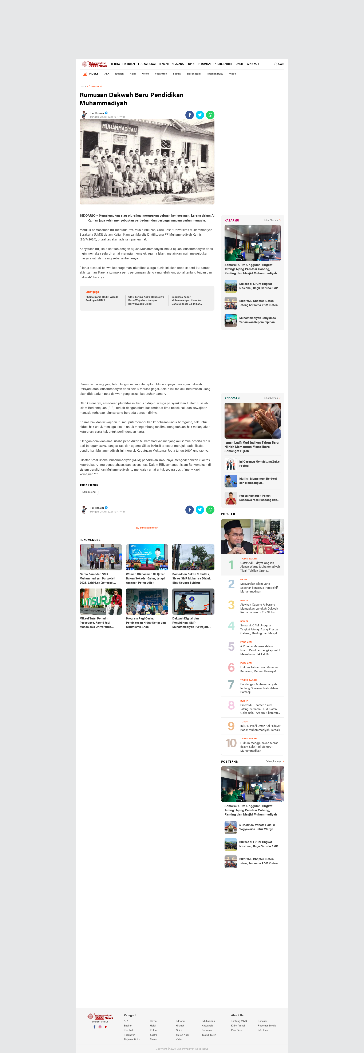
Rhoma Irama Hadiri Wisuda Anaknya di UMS (102, 299)
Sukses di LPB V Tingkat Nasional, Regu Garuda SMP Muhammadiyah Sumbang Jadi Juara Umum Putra (260, 287)
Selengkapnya (273, 761)
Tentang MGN (239, 1021)
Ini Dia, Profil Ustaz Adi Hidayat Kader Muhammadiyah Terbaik (260, 728)
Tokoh (238, 64)
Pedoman (204, 64)
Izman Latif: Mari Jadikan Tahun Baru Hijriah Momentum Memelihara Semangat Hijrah (252, 447)
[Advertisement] (182, 29)
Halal (133, 74)
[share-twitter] (200, 115)
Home (83, 86)
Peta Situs (236, 1030)
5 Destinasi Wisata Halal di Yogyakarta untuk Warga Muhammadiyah (257, 828)
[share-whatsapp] (210, 115)
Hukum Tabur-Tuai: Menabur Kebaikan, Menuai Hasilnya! (259, 669)
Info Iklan (263, 1030)
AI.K (106, 74)
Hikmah (164, 64)
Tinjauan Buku (214, 74)
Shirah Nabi (194, 74)
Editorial (129, 64)
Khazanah (179, 64)
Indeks (93, 74)
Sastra (177, 74)
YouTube (106, 1032)
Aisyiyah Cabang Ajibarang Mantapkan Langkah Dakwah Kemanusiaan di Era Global (259, 608)
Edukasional (147, 64)
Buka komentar (149, 528)
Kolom (145, 74)
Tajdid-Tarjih (222, 64)
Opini (191, 64)
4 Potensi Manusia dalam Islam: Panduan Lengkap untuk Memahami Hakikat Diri (260, 650)
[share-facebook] (189, 115)
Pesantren (161, 74)
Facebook (94, 1032)
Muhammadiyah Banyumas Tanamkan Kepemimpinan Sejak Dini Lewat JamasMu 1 (258, 321)
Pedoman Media (267, 1026)
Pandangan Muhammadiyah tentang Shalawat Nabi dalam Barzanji (259, 688)
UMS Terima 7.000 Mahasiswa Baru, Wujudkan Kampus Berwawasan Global (146, 301)
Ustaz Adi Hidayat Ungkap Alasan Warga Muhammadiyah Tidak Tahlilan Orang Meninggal (260, 567)
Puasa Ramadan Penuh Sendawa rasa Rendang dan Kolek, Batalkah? (258, 498)
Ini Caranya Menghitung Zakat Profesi (259, 464)
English (119, 74)
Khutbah (129, 1030)
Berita (115, 64)
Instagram (100, 1032)
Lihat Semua (271, 220)
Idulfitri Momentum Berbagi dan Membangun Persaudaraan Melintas (258, 481)
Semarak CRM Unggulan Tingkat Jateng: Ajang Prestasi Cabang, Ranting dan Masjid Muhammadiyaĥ (251, 269)
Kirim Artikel (238, 1026)
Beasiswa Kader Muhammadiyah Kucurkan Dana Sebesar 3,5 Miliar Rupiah (186, 301)
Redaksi (262, 1021)
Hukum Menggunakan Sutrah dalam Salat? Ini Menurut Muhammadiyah (259, 747)
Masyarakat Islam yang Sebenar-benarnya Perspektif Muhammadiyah (259, 587)
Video (232, 74)
